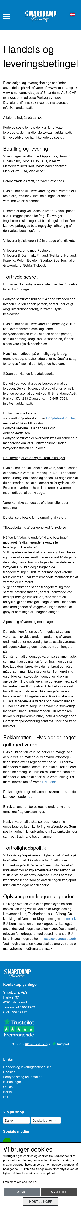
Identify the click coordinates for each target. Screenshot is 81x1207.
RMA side (49, 781)
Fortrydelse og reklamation (22, 1076)
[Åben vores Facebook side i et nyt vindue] (7, 1141)
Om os (8, 1086)
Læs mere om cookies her (20, 1182)
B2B (6, 1096)
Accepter (59, 1191)
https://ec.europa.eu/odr (59, 938)
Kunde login (12, 1081)
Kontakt (8, 1091)
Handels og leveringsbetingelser (27, 1067)
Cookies (9, 1071)
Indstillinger (40, 1201)
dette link (69, 918)
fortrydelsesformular (60, 418)
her (29, 796)
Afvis (21, 1191)
